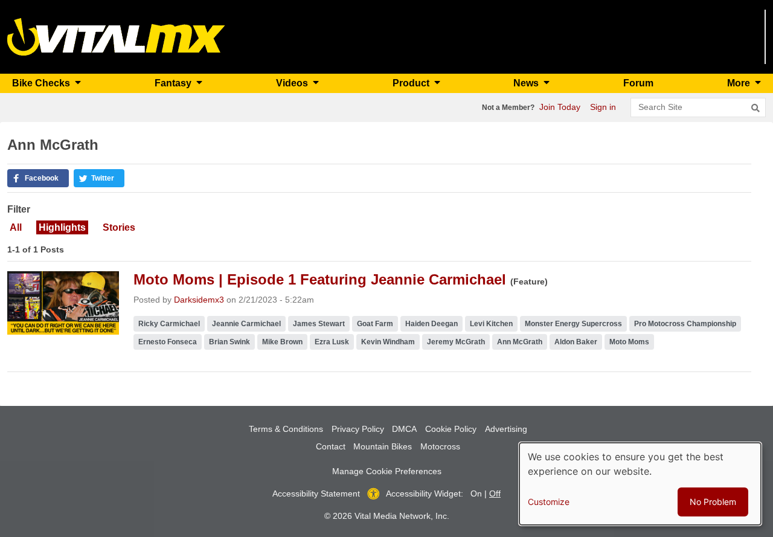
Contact (330, 446)
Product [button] (412, 83)
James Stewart (319, 324)
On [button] (476, 493)
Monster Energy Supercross (573, 324)
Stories (119, 227)
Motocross (440, 446)
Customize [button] (548, 502)
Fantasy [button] (174, 83)
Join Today (559, 107)
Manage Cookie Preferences (386, 471)
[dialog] (640, 484)
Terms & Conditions (286, 429)
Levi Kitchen (491, 324)
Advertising (506, 429)
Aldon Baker (575, 342)
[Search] (755, 108)
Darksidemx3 (199, 299)
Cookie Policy (450, 429)
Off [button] (495, 493)
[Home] (116, 36)
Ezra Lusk (332, 342)
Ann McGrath (519, 342)
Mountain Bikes (382, 446)
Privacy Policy (358, 429)
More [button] (739, 83)
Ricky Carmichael (169, 324)
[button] (38, 178)
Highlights (62, 227)
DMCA (404, 429)
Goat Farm (375, 324)
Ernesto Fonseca (167, 342)
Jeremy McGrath (456, 342)
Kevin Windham (388, 342)
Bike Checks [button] (42, 83)
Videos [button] (293, 83)
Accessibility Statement (316, 493)
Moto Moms (629, 342)
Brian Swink (229, 342)
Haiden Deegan (431, 324)
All (16, 227)
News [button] (527, 83)
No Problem (713, 502)
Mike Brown (282, 342)
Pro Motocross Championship (685, 324)
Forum (638, 83)
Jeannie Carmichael (246, 324)
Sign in (603, 107)
